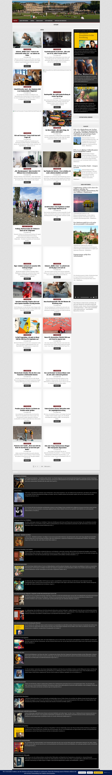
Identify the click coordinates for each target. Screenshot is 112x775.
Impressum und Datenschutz (60, 20)
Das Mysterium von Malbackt (81, 30)
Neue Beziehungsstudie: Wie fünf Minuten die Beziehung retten (57, 302)
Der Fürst (16, 755)
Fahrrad (32, 20)
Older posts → (47, 466)
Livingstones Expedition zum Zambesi (23, 520)
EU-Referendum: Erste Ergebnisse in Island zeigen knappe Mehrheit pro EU (57, 207)
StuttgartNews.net (56, 9)
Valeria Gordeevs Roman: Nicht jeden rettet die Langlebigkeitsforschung (57, 409)
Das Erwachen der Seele (20, 652)
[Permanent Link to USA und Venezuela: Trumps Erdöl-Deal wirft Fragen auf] (27, 121)
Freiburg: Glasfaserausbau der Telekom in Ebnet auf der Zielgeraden (27, 229)
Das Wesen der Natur (19, 623)
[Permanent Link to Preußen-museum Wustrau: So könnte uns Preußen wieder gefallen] (27, 397)
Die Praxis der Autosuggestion (21, 608)
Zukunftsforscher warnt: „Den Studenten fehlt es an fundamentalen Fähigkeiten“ (27, 90)
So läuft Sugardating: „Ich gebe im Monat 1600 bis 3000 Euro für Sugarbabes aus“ (27, 338)
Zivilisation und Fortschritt (80, 88)
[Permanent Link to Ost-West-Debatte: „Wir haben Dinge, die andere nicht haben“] (57, 118)
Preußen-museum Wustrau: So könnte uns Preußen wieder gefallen (27, 409)
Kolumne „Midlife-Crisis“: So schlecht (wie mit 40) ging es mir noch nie (57, 267)
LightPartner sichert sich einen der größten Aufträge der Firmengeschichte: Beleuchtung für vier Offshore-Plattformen (86, 189)
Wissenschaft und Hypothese (21, 696)
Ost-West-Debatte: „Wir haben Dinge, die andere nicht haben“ (57, 131)
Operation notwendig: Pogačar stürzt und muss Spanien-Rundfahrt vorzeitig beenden (27, 302)
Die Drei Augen (17, 549)
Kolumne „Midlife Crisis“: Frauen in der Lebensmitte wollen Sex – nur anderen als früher (27, 53)
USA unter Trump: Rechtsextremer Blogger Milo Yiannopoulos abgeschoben (57, 447)
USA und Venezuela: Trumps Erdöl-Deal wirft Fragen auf (27, 136)
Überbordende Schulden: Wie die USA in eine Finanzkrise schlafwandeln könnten (27, 374)
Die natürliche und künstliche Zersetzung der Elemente (27, 593)
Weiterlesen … (89, 145)
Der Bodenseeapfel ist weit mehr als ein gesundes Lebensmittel (85, 223)
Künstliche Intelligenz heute (21, 740)
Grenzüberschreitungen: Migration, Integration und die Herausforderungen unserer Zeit (35, 564)
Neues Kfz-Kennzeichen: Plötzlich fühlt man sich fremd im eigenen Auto (57, 338)
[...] (87, 54)
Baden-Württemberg (24, 20)
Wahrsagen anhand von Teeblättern (22, 490)
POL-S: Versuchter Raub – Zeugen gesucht (86, 166)
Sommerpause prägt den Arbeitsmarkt (82, 255)
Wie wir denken (18, 637)
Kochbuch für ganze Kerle (80, 57)
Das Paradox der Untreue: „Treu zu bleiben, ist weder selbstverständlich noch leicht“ (57, 172)
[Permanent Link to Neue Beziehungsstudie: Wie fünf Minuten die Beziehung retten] (57, 290)
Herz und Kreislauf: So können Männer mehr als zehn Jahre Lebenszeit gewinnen (57, 374)
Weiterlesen (28, 66)
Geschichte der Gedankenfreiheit (22, 711)
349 (42, 466)
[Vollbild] (96, 297)
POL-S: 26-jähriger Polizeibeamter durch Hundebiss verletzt (86, 150)
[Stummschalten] (93, 297)
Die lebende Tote (18, 476)
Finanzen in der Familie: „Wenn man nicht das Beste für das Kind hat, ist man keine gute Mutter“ (27, 447)
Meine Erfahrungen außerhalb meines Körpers (25, 681)
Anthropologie (17, 578)
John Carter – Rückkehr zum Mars (22, 505)
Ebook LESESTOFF (39, 20)
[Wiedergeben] (75, 297)
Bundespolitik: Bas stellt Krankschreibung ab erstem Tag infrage (57, 95)
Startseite (15, 20)
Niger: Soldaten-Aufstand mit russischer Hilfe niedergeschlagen (27, 267)
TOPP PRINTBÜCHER (48, 20)
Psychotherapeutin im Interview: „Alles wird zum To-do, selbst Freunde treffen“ (57, 52)
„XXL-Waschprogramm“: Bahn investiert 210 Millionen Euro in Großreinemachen (27, 172)
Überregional (28, 49)
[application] (86, 292)
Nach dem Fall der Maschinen (21, 667)
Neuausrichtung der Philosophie (21, 725)
